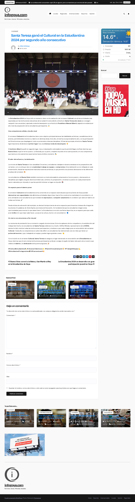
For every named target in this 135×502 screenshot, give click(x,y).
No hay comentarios (54, 424)
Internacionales (74, 14)
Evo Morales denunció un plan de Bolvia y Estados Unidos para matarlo (51, 418)
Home (90, 498)
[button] (124, 14)
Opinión (92, 14)
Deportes (84, 14)
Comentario (11, 315)
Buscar (104, 70)
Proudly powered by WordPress (13, 498)
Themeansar (37, 498)
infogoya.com (16, 15)
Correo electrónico (13, 365)
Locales (55, 14)
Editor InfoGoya (25, 46)
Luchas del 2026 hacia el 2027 (83, 416)
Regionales (63, 14)
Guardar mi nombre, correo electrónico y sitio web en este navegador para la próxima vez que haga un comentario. (47, 388)
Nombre (9, 354)
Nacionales (108, 412)
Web (7, 377)
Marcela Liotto (57, 296)
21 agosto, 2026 (13, 418)
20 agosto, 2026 (46, 421)
